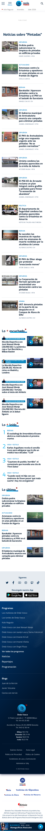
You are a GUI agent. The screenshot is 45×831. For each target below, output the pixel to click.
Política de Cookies (33, 754)
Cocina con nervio (9, 693)
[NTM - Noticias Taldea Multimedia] (23, 781)
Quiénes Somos (16, 750)
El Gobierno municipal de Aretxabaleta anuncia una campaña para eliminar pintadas (30, 117)
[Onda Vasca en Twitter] (7, 582)
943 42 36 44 (24, 727)
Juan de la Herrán (9, 683)
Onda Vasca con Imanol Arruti (15, 637)
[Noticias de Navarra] (32, 795)
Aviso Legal (30, 750)
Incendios (20, 9)
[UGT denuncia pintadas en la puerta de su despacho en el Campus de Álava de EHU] (10, 306)
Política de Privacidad (13, 754)
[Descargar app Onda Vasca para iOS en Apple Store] (31, 595)
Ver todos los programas (13, 651)
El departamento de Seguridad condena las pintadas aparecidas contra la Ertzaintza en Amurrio (30, 214)
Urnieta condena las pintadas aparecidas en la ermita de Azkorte (31, 164)
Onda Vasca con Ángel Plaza (14, 646)
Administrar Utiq (22, 763)
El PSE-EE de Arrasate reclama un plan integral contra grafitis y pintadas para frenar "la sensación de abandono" (30, 187)
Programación (9, 666)
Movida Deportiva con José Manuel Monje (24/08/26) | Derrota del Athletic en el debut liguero (13, 409)
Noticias (6, 656)
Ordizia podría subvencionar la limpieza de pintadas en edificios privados (29, 49)
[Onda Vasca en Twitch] (32, 582)
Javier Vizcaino (8, 688)
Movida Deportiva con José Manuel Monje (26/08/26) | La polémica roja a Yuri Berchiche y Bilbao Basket (14, 347)
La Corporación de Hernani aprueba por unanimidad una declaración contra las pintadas (30, 284)
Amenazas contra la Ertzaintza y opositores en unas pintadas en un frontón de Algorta (31, 71)
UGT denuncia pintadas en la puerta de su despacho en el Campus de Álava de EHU (31, 309)
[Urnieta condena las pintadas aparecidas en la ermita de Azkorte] (10, 162)
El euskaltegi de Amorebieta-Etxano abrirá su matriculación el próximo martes (24, 436)
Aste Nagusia (8, 9)
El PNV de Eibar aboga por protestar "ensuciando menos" (30, 262)
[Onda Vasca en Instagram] (25, 582)
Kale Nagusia (7, 622)
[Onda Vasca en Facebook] (13, 582)
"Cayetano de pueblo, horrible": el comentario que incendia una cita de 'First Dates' (24, 464)
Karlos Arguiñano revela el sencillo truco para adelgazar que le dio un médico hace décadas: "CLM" (23, 450)
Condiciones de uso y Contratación (22, 759)
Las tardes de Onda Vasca (13, 617)
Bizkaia (22, 87)
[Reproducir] (30, 342)
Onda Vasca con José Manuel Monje (17, 627)
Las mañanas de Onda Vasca (14, 613)
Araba (21, 301)
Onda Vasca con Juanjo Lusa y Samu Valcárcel (22, 632)
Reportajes (7, 661)
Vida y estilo (13, 445)
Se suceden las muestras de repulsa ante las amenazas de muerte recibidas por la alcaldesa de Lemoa (31, 239)
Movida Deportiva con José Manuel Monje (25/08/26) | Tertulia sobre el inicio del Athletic (14, 388)
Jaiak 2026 (32, 9)
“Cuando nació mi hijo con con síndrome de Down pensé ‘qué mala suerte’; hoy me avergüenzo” (24, 478)
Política (22, 206)
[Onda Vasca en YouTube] (19, 582)
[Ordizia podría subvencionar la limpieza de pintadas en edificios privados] (10, 46)
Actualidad (24, 65)
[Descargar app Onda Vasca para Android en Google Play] (14, 595)
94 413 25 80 (24, 720)
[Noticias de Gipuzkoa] (27, 790)
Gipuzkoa (23, 42)
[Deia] (9, 790)
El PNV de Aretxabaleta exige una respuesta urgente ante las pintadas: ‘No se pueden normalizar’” (31, 141)
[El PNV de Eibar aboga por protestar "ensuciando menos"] (10, 260)
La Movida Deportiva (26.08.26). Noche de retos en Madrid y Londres (12, 369)
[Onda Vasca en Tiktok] (38, 582)
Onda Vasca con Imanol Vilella (15, 642)
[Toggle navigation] (3, 3)
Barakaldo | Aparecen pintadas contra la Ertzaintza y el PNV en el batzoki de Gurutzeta (31, 94)
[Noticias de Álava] (11, 795)
